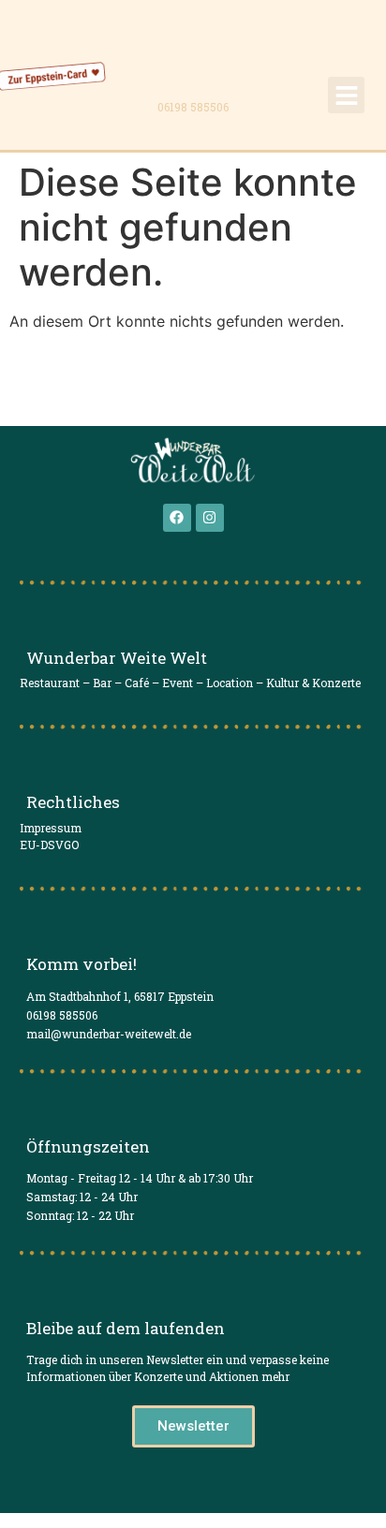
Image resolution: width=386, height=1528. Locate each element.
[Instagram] (210, 518)
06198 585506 (193, 106)
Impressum (51, 827)
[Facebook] (177, 518)
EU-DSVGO (49, 844)
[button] (346, 95)
